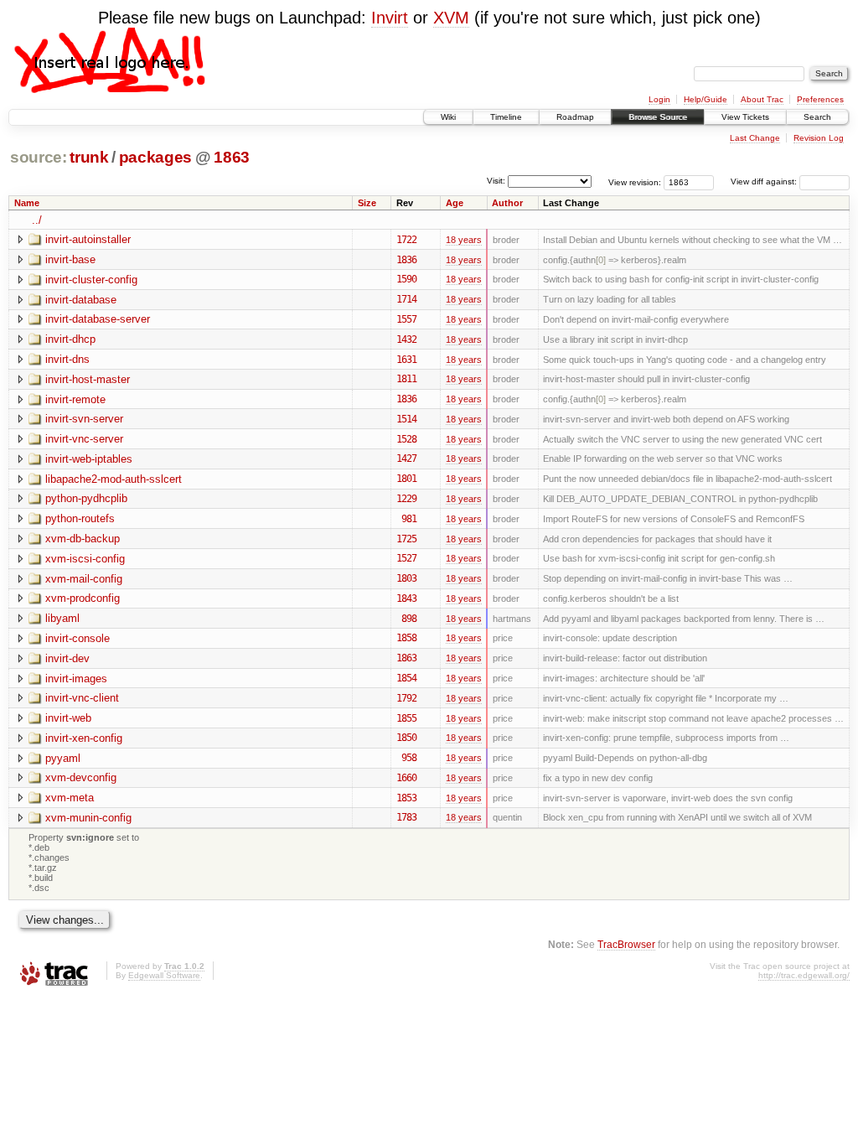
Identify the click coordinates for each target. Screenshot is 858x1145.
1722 (406, 240)
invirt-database (80, 299)
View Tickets (745, 117)
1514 (406, 419)
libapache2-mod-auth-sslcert (113, 479)
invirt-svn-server (84, 418)
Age (454, 203)
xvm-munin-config (88, 817)
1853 (406, 798)
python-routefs (80, 518)
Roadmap (575, 117)
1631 (406, 359)
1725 (406, 539)
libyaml (62, 618)
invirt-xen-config (83, 738)
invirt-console (77, 638)
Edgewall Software (164, 975)
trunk (89, 157)
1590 (406, 279)
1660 (406, 778)
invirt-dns (67, 359)
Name (26, 203)
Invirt (389, 17)
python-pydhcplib (86, 498)
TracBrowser (626, 944)
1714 (406, 299)
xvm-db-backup (82, 538)
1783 (406, 817)
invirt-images (76, 678)
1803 (406, 578)
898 (408, 618)
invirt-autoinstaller (88, 239)
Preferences (820, 99)
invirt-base (70, 259)
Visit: (496, 180)
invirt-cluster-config (91, 279)
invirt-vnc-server (84, 439)
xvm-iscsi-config (85, 558)
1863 (232, 157)
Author (507, 203)
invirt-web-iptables (88, 459)
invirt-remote (75, 399)
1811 (406, 379)
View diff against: (765, 181)
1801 (406, 478)
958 (408, 758)
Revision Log (818, 137)
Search (817, 117)
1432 (406, 339)
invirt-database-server (97, 319)
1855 (406, 718)
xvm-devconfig (80, 777)
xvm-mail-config (83, 578)
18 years (464, 240)
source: (38, 157)
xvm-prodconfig (82, 598)
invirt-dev (67, 658)
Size (367, 203)
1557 (406, 319)
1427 (406, 458)
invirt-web (68, 718)
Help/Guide (705, 99)
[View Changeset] (427, 240)
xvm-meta (69, 797)
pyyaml (62, 758)
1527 (406, 558)
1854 (406, 678)
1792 (406, 698)
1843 (406, 598)
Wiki (448, 117)
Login (659, 99)
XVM (451, 17)
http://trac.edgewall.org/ (804, 975)
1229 (406, 499)
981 (408, 519)
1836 (406, 260)
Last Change (755, 137)
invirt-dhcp (70, 339)
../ (37, 220)
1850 (406, 737)
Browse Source (657, 117)
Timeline (506, 117)
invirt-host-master (87, 379)
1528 (406, 439)
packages (155, 157)
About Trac (762, 99)
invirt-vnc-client (82, 698)
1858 (406, 638)
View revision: (634, 181)
